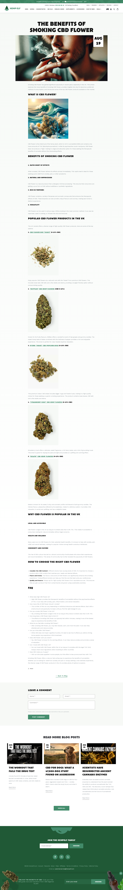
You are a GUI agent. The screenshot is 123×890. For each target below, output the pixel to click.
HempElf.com (33, 866)
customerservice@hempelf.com (64, 869)
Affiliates (102, 5)
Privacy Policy (83, 866)
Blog (88, 5)
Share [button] (31, 668)
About (52, 866)
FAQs (57, 866)
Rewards (94, 5)
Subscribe (76, 846)
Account (40, 866)
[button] (27, 9)
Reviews (109, 5)
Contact (115, 5)
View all (61, 808)
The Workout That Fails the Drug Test (22, 769)
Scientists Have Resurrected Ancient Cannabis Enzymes (96, 771)
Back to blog (62, 676)
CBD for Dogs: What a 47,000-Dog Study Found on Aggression (60, 771)
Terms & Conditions (72, 866)
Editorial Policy (93, 866)
